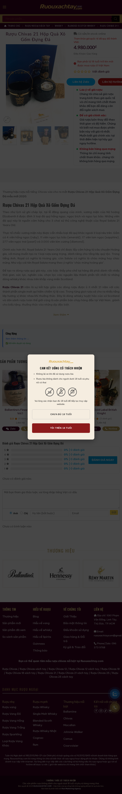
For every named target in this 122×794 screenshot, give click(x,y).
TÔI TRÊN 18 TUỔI (61, 428)
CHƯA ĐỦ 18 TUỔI (61, 414)
